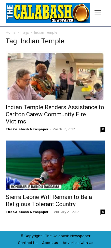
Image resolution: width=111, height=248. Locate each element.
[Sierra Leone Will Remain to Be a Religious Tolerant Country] (55, 165)
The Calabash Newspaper (27, 129)
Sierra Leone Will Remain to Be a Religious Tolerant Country (49, 201)
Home (11, 32)
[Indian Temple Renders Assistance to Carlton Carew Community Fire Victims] (55, 75)
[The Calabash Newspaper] (48, 13)
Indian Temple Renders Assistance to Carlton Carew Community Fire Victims (55, 114)
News (75, 236)
